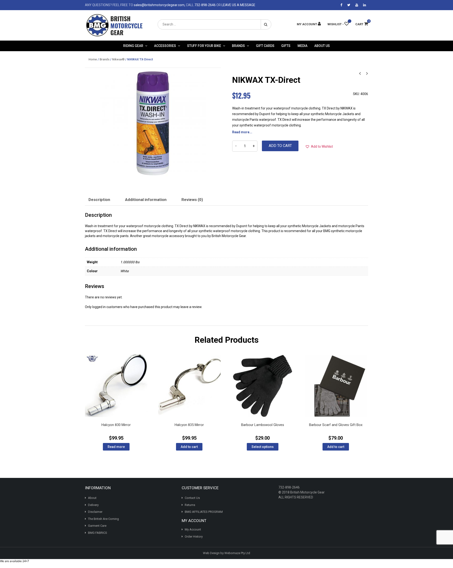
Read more (116, 447)
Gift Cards (265, 46)
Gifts (285, 46)
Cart (361, 24)
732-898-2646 (205, 5)
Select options (263, 447)
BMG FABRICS (97, 533)
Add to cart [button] (189, 447)
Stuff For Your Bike (204, 46)
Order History (194, 536)
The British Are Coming (103, 519)
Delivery (93, 505)
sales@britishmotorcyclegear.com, (159, 5)
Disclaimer (95, 512)
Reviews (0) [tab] (192, 199)
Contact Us (192, 498)
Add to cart (280, 145)
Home (92, 59)
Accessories (165, 46)
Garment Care (97, 525)
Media (302, 46)
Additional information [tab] (146, 199)
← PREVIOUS (359, 73)
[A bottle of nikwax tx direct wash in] (153, 123)
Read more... (242, 132)
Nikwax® (118, 59)
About (92, 498)
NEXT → (367, 73)
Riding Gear (133, 46)
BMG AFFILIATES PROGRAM (204, 512)
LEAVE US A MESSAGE (238, 5)
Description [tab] (99, 199)
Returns (190, 505)
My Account (193, 529)
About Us (322, 46)
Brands (238, 46)
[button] (319, 146)
